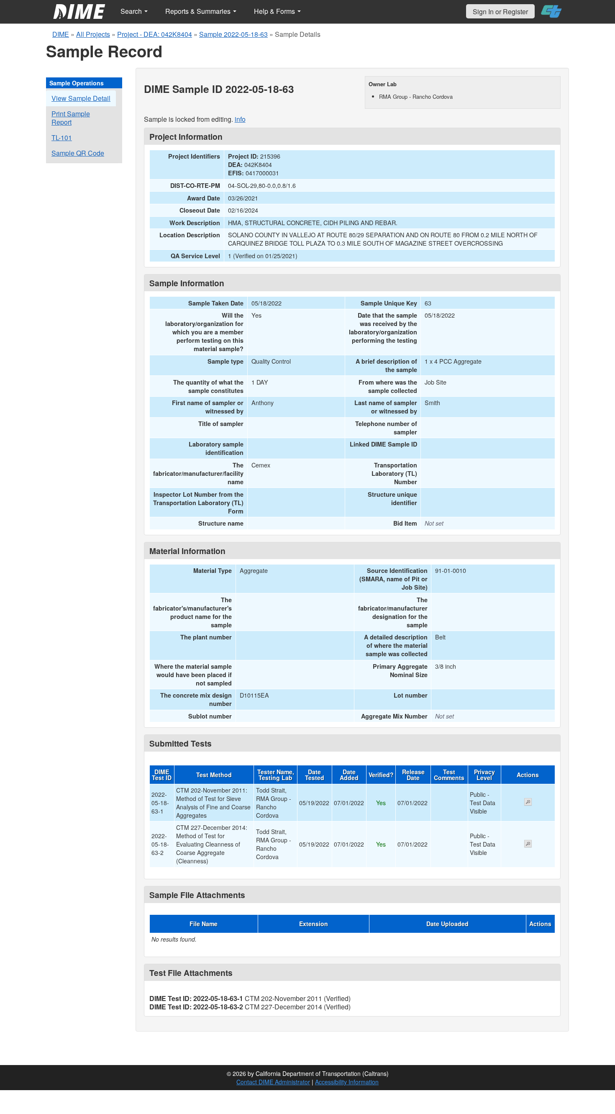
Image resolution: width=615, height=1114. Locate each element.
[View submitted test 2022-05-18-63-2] (528, 844)
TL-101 (61, 137)
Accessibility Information (347, 1082)
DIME (60, 34)
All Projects (93, 34)
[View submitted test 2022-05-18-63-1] (528, 802)
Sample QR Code (77, 153)
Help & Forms (275, 11)
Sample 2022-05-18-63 (233, 34)
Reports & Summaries (198, 11)
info (240, 119)
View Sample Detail (80, 98)
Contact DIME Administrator (273, 1082)
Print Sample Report (70, 118)
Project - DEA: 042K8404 (154, 34)
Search (132, 11)
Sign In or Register (500, 11)
